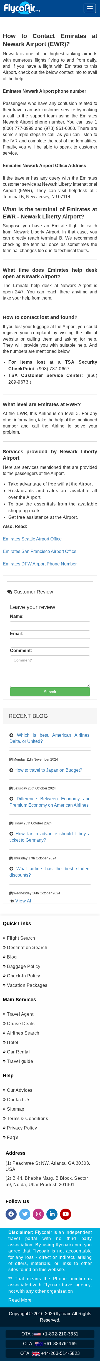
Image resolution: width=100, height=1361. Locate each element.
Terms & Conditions (27, 1118)
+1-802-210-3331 (50, 1334)
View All (23, 901)
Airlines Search (23, 1033)
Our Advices (19, 1090)
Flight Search (21, 938)
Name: (17, 616)
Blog (12, 957)
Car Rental (18, 1052)
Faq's (13, 1137)
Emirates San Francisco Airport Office (39, 551)
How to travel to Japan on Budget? (48, 770)
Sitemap (15, 1109)
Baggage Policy (23, 966)
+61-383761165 (50, 1343)
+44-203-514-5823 (50, 1353)
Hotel (12, 1042)
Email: (16, 633)
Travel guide (20, 1061)
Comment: (21, 650)
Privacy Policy (22, 1128)
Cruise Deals (20, 1023)
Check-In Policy (23, 975)
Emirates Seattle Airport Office (32, 539)
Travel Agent (20, 1014)
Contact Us (18, 1099)
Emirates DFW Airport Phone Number (40, 564)
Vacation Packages (27, 985)
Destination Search (27, 947)
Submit (50, 692)
